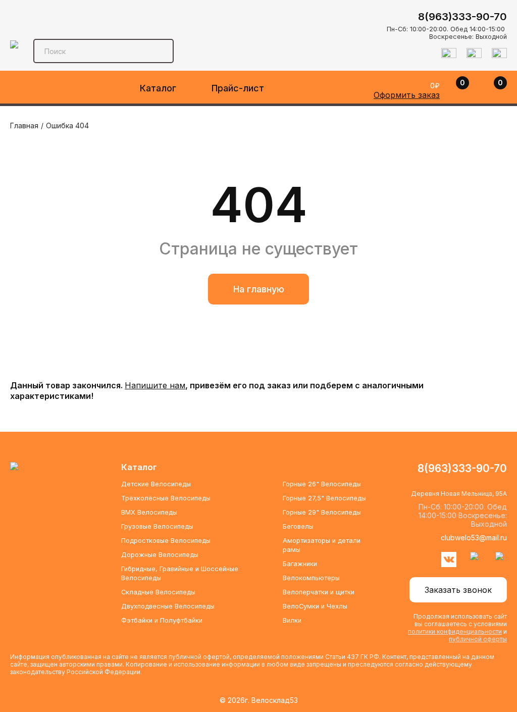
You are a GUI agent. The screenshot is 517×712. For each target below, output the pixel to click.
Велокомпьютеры (311, 578)
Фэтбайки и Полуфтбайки (161, 620)
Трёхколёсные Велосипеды (166, 498)
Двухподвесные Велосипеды (168, 606)
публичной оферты (478, 639)
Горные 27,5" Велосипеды (324, 498)
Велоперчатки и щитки (318, 592)
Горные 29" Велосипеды (322, 512)
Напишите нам (155, 385)
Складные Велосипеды (158, 592)
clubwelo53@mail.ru (474, 537)
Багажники (300, 564)
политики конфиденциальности (455, 631)
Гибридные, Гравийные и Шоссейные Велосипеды (179, 573)
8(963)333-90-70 (462, 16)
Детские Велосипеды (156, 484)
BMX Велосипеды (149, 512)
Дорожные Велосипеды (159, 554)
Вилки (292, 620)
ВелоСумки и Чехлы (315, 606)
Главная (24, 125)
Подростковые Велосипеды (166, 540)
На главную (258, 289)
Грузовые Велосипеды (157, 526)
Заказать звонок (458, 590)
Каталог (158, 88)
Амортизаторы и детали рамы (321, 545)
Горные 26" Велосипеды (322, 484)
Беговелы (298, 526)
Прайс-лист (238, 88)
